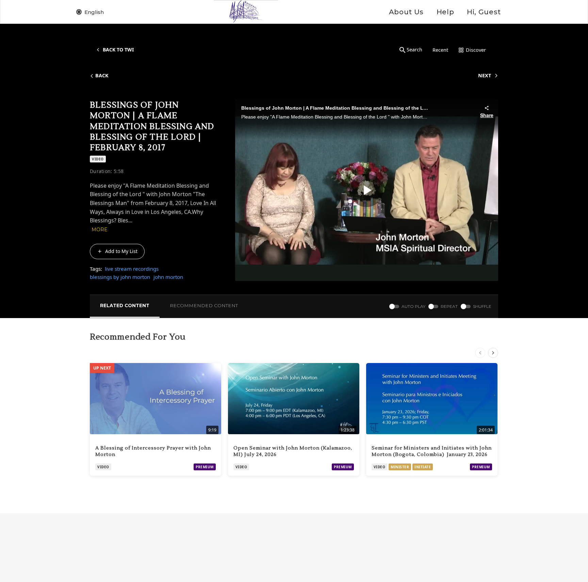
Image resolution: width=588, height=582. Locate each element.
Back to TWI (118, 49)
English (94, 12)
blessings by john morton (120, 276)
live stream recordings (132, 268)
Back (102, 75)
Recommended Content (204, 305)
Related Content (124, 305)
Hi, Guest (484, 12)
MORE (100, 229)
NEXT (484, 75)
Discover (476, 50)
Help (445, 12)
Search (414, 49)
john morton (168, 276)
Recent (440, 50)
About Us (406, 12)
